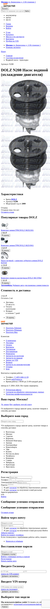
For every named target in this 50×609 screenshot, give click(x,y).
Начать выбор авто (9, 561)
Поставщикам (11, 351)
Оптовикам (10, 349)
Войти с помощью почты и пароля (15, 557)
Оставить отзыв (7, 212)
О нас (8, 32)
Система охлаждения (14, 58)
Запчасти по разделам (15, 356)
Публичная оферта (13, 390)
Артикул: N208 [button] (7, 64)
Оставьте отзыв (7, 512)
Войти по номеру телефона (12, 535)
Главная (9, 56)
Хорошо (5, 607)
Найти (27, 11)
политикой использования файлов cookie (31, 604)
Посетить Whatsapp (14, 330)
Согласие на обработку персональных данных (25, 392)
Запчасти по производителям (18, 365)
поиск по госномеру (9, 589)
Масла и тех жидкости (15, 37)
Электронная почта (9, 482)
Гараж (8, 24)
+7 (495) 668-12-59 (21, 377)
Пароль (4, 485)
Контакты (10, 39)
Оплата (9, 345)
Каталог (5, 8)
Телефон (4, 480)
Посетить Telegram (13, 328)
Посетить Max (12, 332)
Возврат (9, 362)
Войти (8, 28)
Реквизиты (10, 354)
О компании (11, 341)
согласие (13, 488)
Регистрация (6, 559)
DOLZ (14, 199)
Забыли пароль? (7, 533)
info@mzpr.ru (16, 379)
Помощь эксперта (13, 47)
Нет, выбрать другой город (20, 404)
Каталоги (10, 34)
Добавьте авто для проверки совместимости (25, 285)
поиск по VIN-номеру (10, 574)
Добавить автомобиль (10, 576)
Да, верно (5, 404)
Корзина (9, 26)
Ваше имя (5, 477)
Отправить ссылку (9, 554)
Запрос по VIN (12, 360)
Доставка (9, 343)
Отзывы (9, 367)
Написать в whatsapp (14, 541)
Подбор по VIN (12, 41)
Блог (8, 369)
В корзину (5, 235)
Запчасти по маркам (14, 358)
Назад (3, 51)
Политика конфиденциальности (19, 394)
